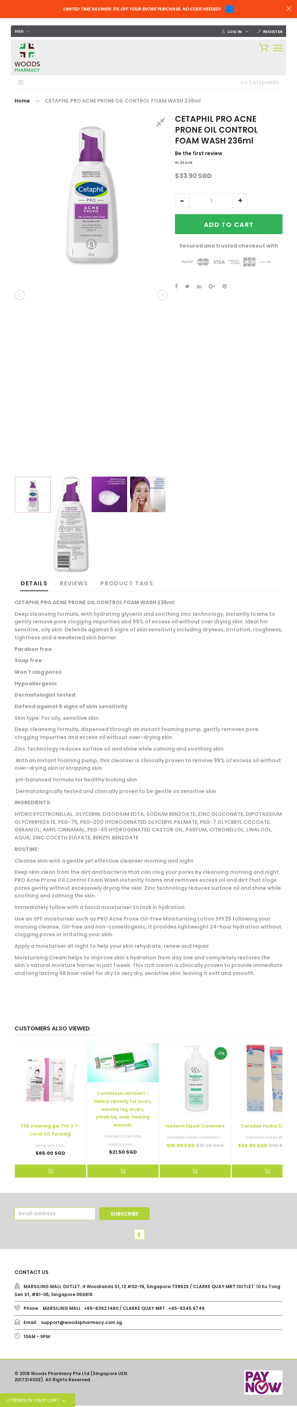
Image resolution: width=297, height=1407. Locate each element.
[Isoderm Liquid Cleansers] (195, 1079)
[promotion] (289, 9)
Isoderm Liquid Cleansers (195, 1126)
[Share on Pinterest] (224, 286)
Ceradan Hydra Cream (267, 1126)
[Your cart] (262, 47)
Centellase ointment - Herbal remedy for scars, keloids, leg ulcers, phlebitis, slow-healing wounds (123, 1109)
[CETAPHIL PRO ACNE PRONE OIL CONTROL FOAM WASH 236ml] (32, 494)
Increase (240, 201)
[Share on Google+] (212, 286)
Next (162, 295)
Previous (20, 295)
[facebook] (139, 1234)
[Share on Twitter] (187, 286)
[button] (182, 201)
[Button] (278, 48)
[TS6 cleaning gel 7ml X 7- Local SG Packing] (50, 1079)
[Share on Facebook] (176, 286)
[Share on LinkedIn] (199, 286)
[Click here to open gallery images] (162, 123)
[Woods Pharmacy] (27, 57)
